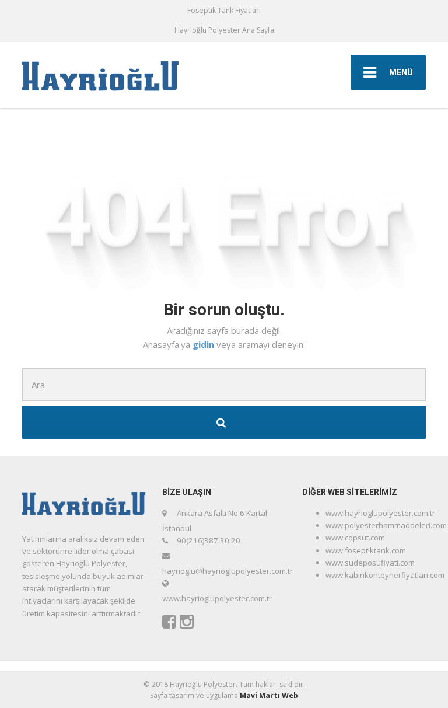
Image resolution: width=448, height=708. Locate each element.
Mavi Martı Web (269, 695)
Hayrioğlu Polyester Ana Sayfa (224, 30)
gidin (204, 344)
